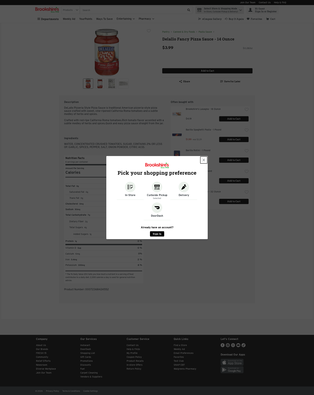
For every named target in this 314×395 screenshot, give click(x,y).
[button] (130, 191)
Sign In (157, 233)
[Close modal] (204, 160)
